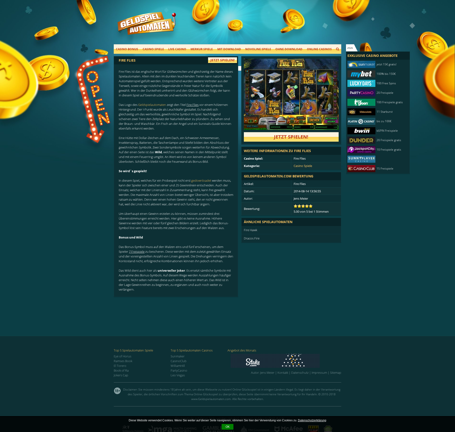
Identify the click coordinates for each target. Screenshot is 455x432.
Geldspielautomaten (152, 105)
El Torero (120, 366)
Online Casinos (319, 49)
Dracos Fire (251, 238)
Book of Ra (121, 370)
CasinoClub (179, 361)
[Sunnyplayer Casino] (375, 159)
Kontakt (283, 372)
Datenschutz (300, 372)
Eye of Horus (122, 356)
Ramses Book (123, 361)
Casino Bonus (127, 49)
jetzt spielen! (222, 60)
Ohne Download (288, 49)
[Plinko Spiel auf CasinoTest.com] (286, 361)
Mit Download (229, 49)
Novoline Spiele (258, 49)
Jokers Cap (121, 375)
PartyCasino (179, 370)
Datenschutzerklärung (312, 420)
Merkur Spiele (202, 49)
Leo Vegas (178, 375)
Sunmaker (178, 356)
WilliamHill (178, 366)
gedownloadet (201, 180)
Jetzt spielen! (291, 137)
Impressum (319, 372)
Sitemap (335, 372)
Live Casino (177, 49)
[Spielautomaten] (147, 28)
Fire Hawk (250, 230)
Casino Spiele (153, 49)
